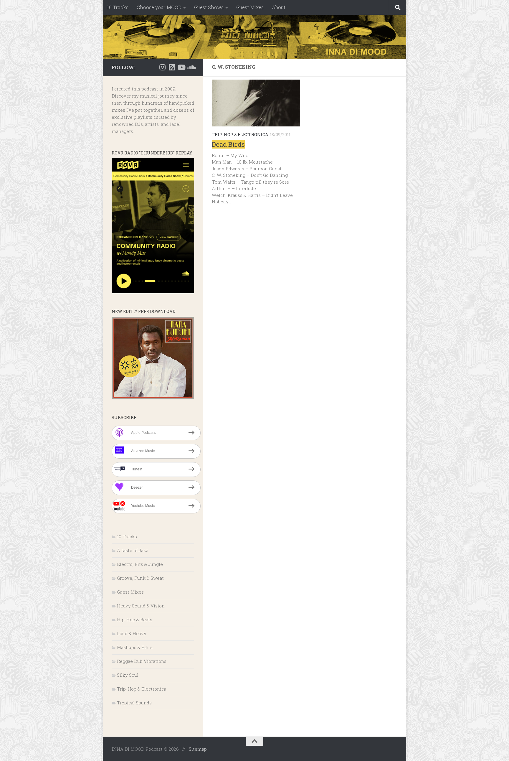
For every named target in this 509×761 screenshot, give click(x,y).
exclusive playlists (132, 117)
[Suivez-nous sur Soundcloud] (190, 67)
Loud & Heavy (131, 633)
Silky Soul (127, 675)
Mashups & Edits (135, 647)
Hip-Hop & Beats (134, 619)
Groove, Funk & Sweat (140, 578)
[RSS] (171, 67)
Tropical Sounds (134, 703)
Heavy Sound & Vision (141, 606)
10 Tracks (117, 7)
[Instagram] (162, 67)
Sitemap (198, 749)
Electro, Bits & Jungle (140, 564)
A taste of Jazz (132, 550)
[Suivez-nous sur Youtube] (181, 67)
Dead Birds (228, 144)
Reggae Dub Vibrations (141, 661)
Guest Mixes (250, 7)
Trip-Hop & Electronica (240, 134)
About (278, 7)
